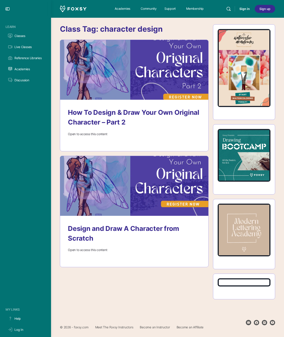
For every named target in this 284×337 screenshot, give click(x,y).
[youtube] (272, 322)
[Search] (228, 9)
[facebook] (256, 322)
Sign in (244, 9)
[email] (248, 322)
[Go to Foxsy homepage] (73, 8)
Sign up (264, 9)
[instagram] (264, 322)
